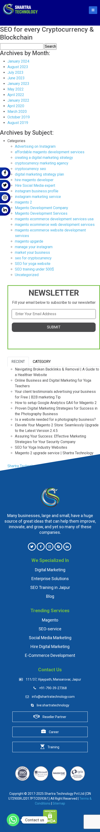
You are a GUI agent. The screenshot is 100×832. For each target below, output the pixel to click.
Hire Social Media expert (35, 185)
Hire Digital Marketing (50, 647)
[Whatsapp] (13, 820)
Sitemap (59, 803)
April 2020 (15, 106)
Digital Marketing (50, 570)
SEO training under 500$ (34, 269)
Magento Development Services (41, 213)
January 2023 (18, 83)
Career (53, 732)
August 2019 (17, 122)
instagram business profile (36, 191)
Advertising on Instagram (35, 146)
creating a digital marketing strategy (44, 157)
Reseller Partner (54, 717)
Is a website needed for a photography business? (56, 419)
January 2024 (18, 61)
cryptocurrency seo (30, 169)
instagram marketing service (38, 196)
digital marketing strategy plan (39, 174)
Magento (50, 620)
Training (53, 747)
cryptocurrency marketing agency (41, 163)
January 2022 (18, 100)
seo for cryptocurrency (33, 258)
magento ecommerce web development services (55, 224)
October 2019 (18, 117)
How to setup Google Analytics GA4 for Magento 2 (56, 403)
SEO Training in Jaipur (50, 587)
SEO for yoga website (32, 263)
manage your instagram (34, 247)
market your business (32, 252)
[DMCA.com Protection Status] (50, 816)
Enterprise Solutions (50, 579)
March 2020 (17, 111)
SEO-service (50, 629)
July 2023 (15, 72)
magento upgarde (29, 241)
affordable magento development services (49, 152)
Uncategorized (27, 275)
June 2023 (16, 78)
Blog (50, 596)
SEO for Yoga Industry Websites (41, 447)
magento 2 (23, 202)
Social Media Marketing (50, 638)
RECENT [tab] (18, 361)
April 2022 (15, 95)
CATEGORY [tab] (42, 361)
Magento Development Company (41, 208)
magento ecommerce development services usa (54, 219)
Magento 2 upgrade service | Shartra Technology (54, 453)
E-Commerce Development (50, 655)
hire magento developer (34, 180)
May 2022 (15, 89)
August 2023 (17, 67)
